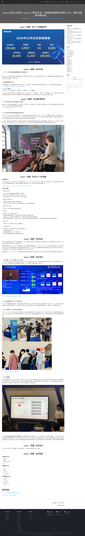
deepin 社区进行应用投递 (12, 251)
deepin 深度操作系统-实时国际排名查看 (11, 492)
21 (76, 85)
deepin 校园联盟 (70, 53)
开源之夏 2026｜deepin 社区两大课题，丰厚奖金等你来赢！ (75, 38)
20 (74, 85)
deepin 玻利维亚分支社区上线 (9, 107)
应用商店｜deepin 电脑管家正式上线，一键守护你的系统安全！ (75, 28)
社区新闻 (68, 69)
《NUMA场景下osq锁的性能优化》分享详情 (12, 296)
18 (69, 85)
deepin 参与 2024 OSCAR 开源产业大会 (11, 371)
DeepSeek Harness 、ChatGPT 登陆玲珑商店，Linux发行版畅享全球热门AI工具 (75, 35)
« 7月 (68, 91)
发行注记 (68, 59)
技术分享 (68, 64)
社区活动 (68, 71)
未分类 (68, 66)
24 (67, 87)
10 (67, 84)
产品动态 (68, 56)
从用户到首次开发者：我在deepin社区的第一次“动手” (75, 32)
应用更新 (68, 63)
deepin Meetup (69, 51)
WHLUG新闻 (69, 54)
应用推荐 (68, 61)
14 (76, 84)
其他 (68, 58)
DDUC (68, 49)
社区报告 (68, 68)
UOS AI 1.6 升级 (7, 79)
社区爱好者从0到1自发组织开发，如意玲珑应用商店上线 (15, 86)
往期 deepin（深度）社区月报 (9, 495)
